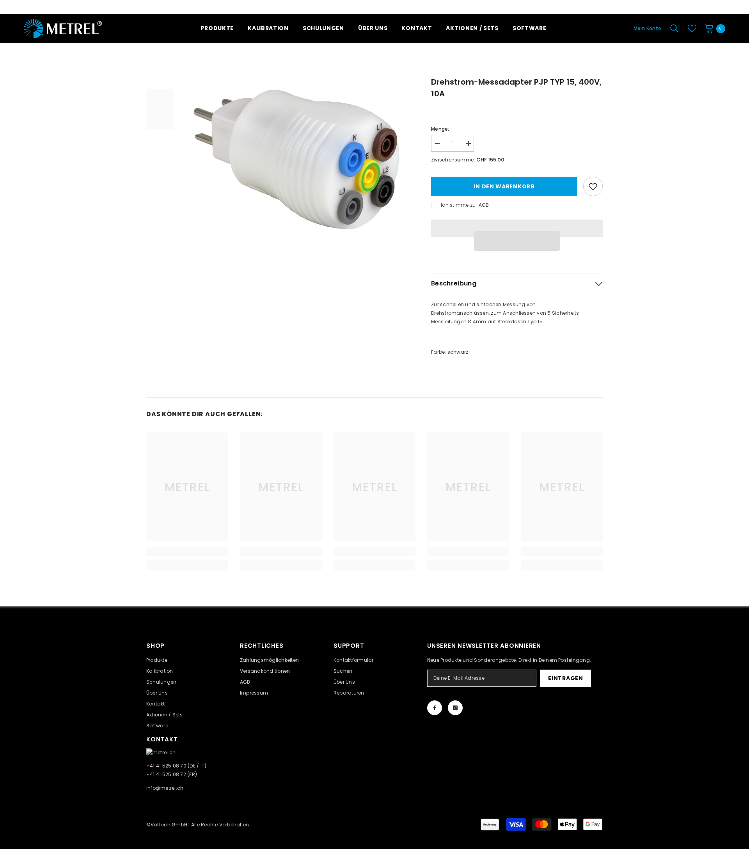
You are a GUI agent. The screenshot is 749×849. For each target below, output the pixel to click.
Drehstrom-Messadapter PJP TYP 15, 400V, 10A (516, 87)
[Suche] (674, 28)
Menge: (440, 129)
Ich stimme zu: (459, 205)
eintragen (565, 678)
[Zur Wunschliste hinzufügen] (593, 186)
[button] (517, 241)
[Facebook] (434, 707)
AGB (484, 205)
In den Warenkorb (504, 186)
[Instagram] (455, 707)
